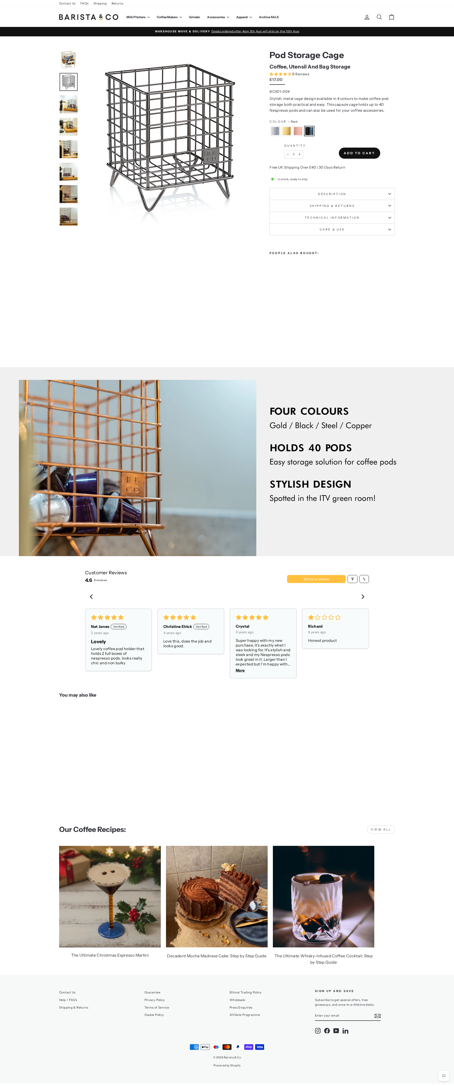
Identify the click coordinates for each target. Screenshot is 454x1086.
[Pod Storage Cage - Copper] (285, 329)
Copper (298, 131)
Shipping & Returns (332, 206)
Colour (284, 121)
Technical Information (332, 217)
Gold (286, 131)
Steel (275, 131)
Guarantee (152, 992)
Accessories (216, 17)
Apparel (242, 17)
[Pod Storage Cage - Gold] (279, 329)
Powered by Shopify (227, 1065)
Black (309, 131)
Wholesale (237, 1000)
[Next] (361, 597)
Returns (117, 3)
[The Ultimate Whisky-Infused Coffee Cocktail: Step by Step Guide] (324, 896)
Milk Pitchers (136, 17)
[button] (281, 74)
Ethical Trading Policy (246, 992)
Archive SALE (269, 17)
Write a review (316, 579)
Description (332, 194)
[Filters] (353, 579)
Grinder (194, 17)
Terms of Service (156, 1007)
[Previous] (92, 597)
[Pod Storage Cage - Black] (292, 329)
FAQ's (84, 3)
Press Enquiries (241, 1007)
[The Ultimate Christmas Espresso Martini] (110, 896)
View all (381, 829)
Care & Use (332, 229)
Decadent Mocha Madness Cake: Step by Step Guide (216, 956)
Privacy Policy (154, 1000)
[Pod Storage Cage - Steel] (273, 329)
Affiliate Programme (245, 1015)
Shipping (100, 3)
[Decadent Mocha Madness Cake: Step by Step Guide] (217, 896)
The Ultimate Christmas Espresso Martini (110, 955)
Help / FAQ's (68, 1000)
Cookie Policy (154, 1015)
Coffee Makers (167, 17)
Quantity (295, 145)
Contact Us (67, 3)
